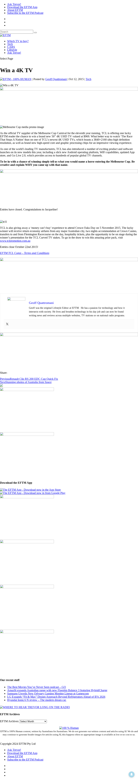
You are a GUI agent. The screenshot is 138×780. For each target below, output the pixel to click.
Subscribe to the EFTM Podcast (25, 12)
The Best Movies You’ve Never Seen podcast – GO (36, 687)
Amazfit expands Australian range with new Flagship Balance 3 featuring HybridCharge (57, 690)
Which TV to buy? (18, 41)
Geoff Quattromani (56, 79)
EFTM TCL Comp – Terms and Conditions (24, 253)
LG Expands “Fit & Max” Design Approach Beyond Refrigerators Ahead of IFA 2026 (56, 696)
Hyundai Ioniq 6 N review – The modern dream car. (36, 700)
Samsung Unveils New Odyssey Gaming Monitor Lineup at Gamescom (48, 693)
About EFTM (15, 10)
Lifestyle (12, 49)
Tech (10, 44)
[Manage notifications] (131, 774)
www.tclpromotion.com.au (15, 240)
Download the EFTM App (22, 7)
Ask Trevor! (14, 4)
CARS (11, 46)
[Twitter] (7, 324)
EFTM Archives (9, 721)
